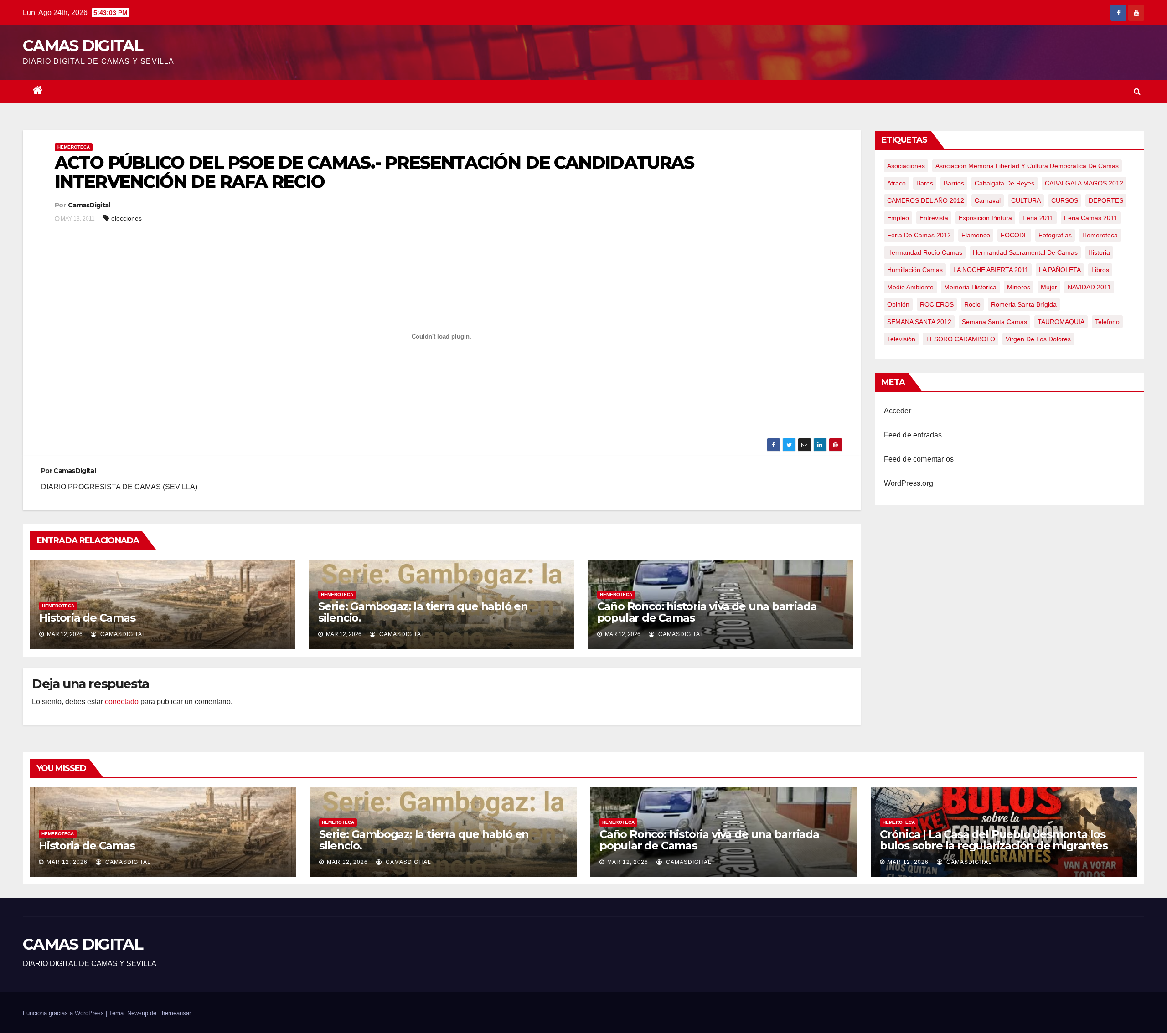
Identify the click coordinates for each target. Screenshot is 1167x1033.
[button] (1137, 91)
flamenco (975, 235)
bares (924, 183)
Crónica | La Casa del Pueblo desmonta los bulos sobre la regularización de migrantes (994, 839)
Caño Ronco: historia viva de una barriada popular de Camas (707, 612)
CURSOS (1064, 200)
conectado (122, 701)
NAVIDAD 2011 (1089, 287)
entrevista (933, 217)
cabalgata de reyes (1004, 183)
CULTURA (1026, 200)
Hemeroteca (73, 146)
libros (1100, 269)
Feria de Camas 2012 (919, 235)
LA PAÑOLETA (1060, 269)
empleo (898, 217)
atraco (896, 183)
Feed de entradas (913, 435)
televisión (901, 339)
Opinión (898, 304)
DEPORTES (1106, 200)
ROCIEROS (937, 304)
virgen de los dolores (1038, 339)
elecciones (126, 218)
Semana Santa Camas (994, 321)
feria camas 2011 (1090, 217)
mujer (1049, 287)
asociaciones (906, 166)
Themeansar (174, 1013)
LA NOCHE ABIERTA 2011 (990, 269)
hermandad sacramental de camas (1025, 252)
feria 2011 (1037, 217)
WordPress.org (909, 483)
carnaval (988, 200)
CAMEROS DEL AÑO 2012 (925, 200)
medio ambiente (910, 287)
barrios (954, 183)
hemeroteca (1100, 235)
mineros (1018, 287)
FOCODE (1014, 235)
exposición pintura (985, 217)
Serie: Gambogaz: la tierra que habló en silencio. (423, 612)
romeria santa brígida (1024, 304)
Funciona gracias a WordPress (64, 1013)
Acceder (897, 411)
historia (1099, 252)
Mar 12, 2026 (67, 862)
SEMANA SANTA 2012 (919, 321)
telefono (1107, 321)
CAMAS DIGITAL (83, 45)
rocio (972, 304)
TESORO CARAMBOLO (960, 339)
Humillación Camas (915, 269)
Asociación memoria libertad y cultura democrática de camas (1027, 166)
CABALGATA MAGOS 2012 (1084, 183)
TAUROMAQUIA (1061, 321)
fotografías (1055, 235)
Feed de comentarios (919, 459)
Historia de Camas (87, 617)
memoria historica (970, 287)
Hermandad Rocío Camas (924, 252)
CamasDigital (89, 205)
